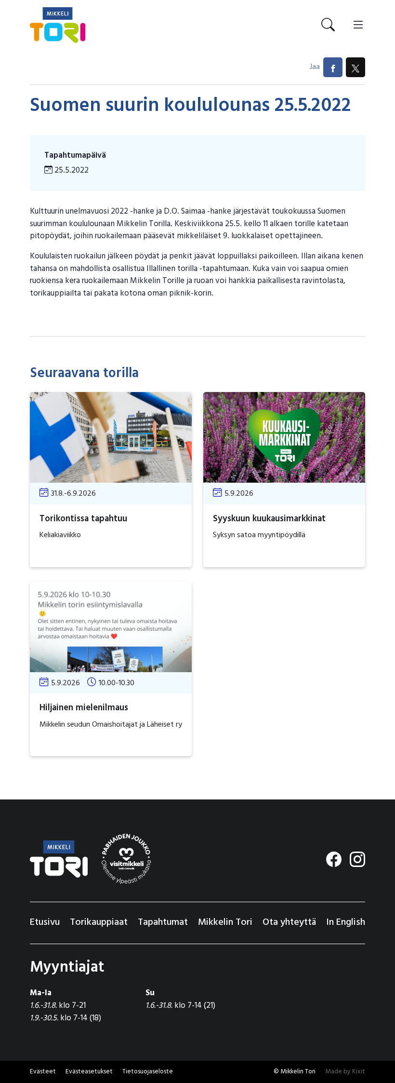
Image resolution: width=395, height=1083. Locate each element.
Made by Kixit (345, 1072)
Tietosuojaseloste (147, 1072)
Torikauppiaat (99, 922)
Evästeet (43, 1072)
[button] (89, 1072)
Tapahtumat (163, 922)
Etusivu (45, 922)
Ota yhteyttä (289, 922)
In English (345, 922)
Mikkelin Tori (225, 922)
